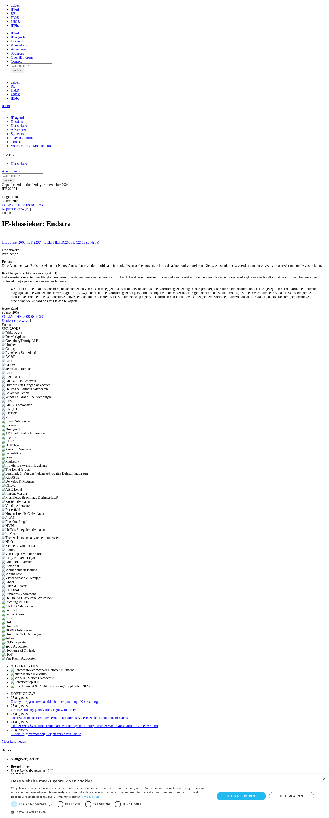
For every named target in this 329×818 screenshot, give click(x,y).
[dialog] (164, 796)
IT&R (15, 17)
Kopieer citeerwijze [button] (15, 209)
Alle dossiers (11, 171)
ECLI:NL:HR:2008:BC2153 (22, 205)
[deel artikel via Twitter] (4, 193)
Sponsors (17, 53)
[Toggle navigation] (3, 111)
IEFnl (15, 9)
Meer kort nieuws (14, 741)
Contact (16, 61)
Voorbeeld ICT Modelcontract (32, 146)
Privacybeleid (90, 797)
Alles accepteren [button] (241, 796)
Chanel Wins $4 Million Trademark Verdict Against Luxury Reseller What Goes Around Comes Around (84, 726)
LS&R (15, 21)
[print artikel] (2, 193)
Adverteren (19, 49)
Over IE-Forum (22, 57)
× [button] (324, 779)
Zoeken (17, 70)
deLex (15, 5)
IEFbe (15, 25)
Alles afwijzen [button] (291, 796)
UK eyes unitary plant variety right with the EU (44, 710)
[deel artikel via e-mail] (3, 193)
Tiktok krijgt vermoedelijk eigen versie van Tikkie (46, 734)
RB (13, 13)
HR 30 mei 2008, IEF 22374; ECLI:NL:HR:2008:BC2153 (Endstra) (50, 242)
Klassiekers (19, 45)
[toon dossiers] (6, 193)
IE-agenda (18, 37)
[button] (110, 812)
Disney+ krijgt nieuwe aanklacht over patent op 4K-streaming (54, 702)
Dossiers (17, 41)
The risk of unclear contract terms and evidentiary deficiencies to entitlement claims (69, 718)
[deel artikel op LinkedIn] (5, 193)
